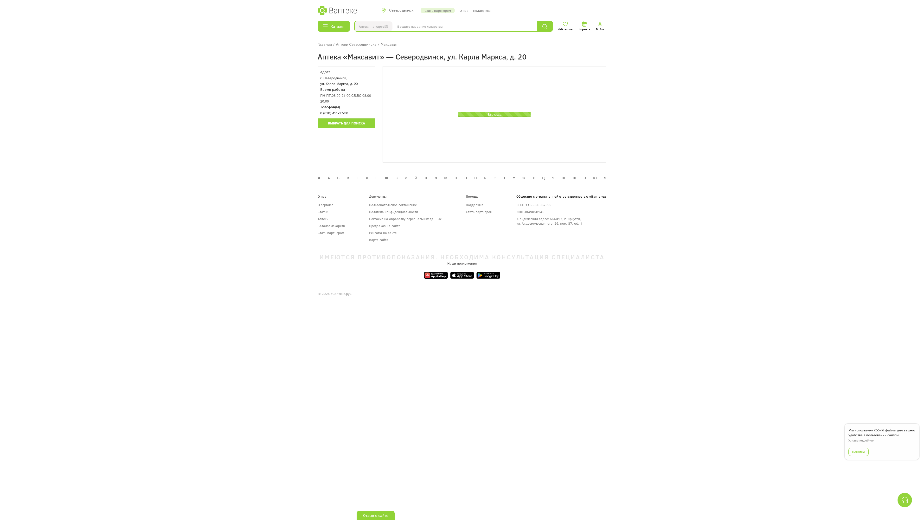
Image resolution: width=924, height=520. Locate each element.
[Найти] (545, 26)
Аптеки (323, 218)
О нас (464, 10)
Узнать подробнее (861, 440)
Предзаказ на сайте (384, 225)
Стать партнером (437, 10)
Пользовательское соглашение (393, 204)
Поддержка (482, 10)
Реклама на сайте (383, 232)
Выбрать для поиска (346, 123)
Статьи (323, 211)
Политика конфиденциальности (393, 211)
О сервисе (325, 204)
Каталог (338, 26)
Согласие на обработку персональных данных (405, 218)
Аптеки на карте (371, 26)
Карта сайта (378, 239)
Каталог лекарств (331, 225)
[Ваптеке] (337, 10)
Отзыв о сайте (375, 515)
